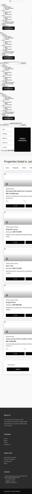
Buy (3, 10)
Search (2, 63)
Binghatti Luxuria (12, 229)
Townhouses (8, 14)
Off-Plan (4, 20)
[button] (16, 33)
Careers (7, 9)
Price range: (4, 150)
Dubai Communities (7, 23)
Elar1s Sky (9, 266)
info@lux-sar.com (10, 481)
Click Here (8, 28)
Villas (6, 13)
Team (5, 442)
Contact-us (7, 444)
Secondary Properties (10, 457)
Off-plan (8, 227)
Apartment (8, 188)
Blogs (3, 24)
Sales (12, 227)
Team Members (9, 8)
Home (4, 4)
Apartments (8, 12)
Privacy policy (8, 461)
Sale (13, 336)
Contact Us (5, 25)
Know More (8, 7)
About (5, 440)
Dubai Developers (9, 22)
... (13, 198)
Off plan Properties (9, 459)
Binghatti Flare (11, 302)
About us (4, 5)
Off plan (16, 227)
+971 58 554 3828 (10, 479)
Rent (3, 15)
